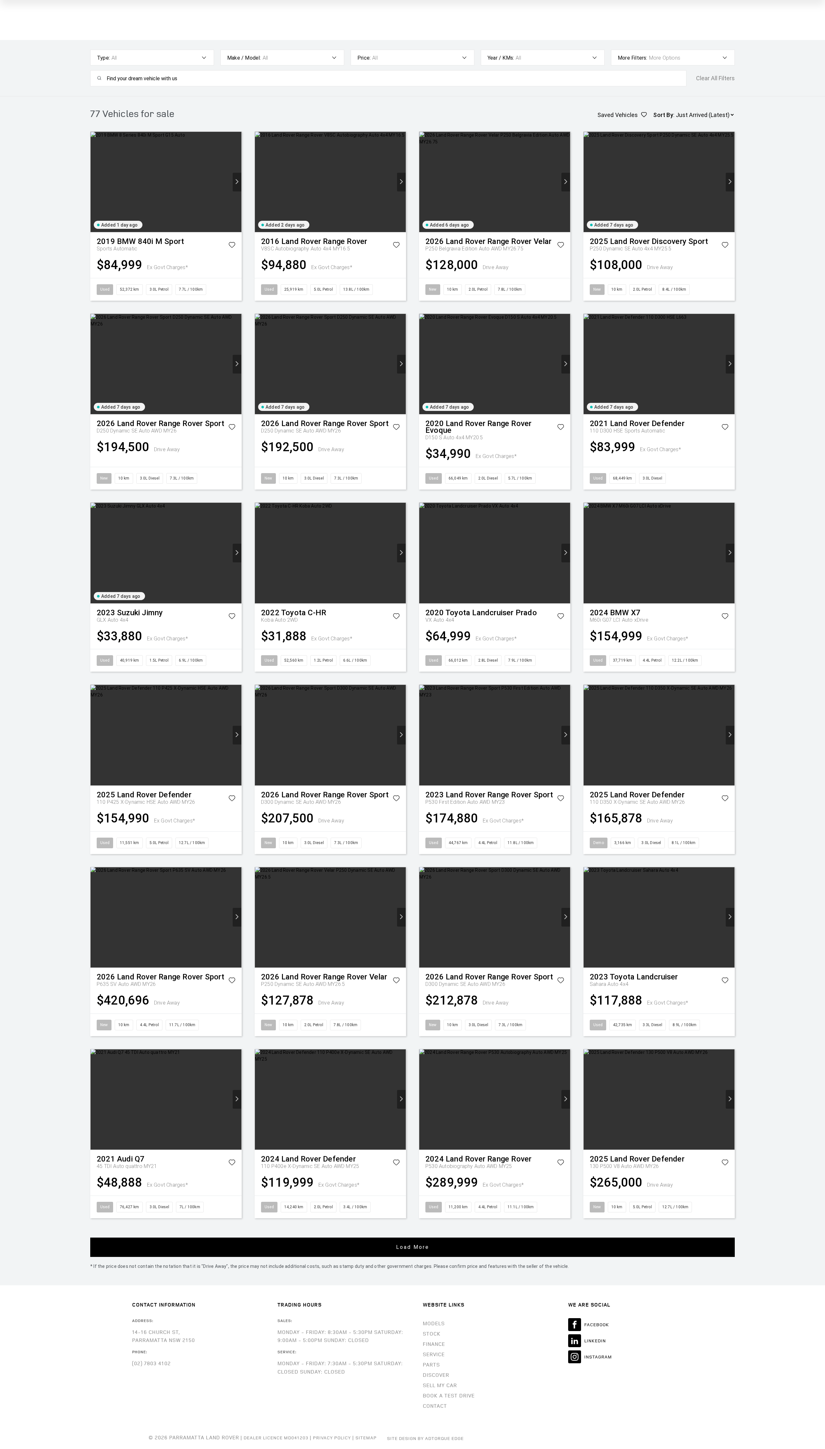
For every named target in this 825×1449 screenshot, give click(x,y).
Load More (412, 1247)
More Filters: (632, 58)
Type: (103, 58)
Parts (431, 1364)
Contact (435, 1405)
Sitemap (366, 1437)
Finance (434, 1343)
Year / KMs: (501, 58)
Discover (436, 1374)
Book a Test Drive (449, 1395)
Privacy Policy (332, 1437)
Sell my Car (440, 1385)
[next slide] (237, 182)
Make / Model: (244, 58)
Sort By (663, 115)
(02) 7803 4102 (151, 1363)
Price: (364, 58)
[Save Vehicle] (231, 246)
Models (434, 1323)
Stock (432, 1333)
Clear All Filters (715, 78)
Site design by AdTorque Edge (425, 1438)
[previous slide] (95, 182)
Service (434, 1354)
